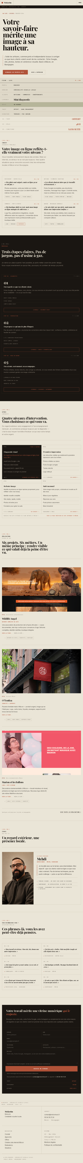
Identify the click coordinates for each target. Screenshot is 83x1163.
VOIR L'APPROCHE (37, 72)
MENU (80, 2)
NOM (44, 1032)
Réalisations (9, 1145)
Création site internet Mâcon (14, 1142)
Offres (7, 1139)
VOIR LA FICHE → (7, 633)
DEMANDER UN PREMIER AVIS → (15, 72)
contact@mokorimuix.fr (40, 1077)
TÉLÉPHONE (10, 1045)
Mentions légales (50, 1142)
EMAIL (8, 1038)
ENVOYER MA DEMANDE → (41, 1068)
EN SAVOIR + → (74, 477)
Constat (7, 1134)
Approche (8, 1137)
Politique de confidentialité (53, 1145)
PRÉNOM (9, 1032)
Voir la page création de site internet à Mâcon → (63, 515)
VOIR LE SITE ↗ (18, 633)
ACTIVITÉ (45, 1045)
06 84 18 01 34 (61, 1077)
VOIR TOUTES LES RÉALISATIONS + (70, 812)
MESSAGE (9, 1051)
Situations (8, 1148)
